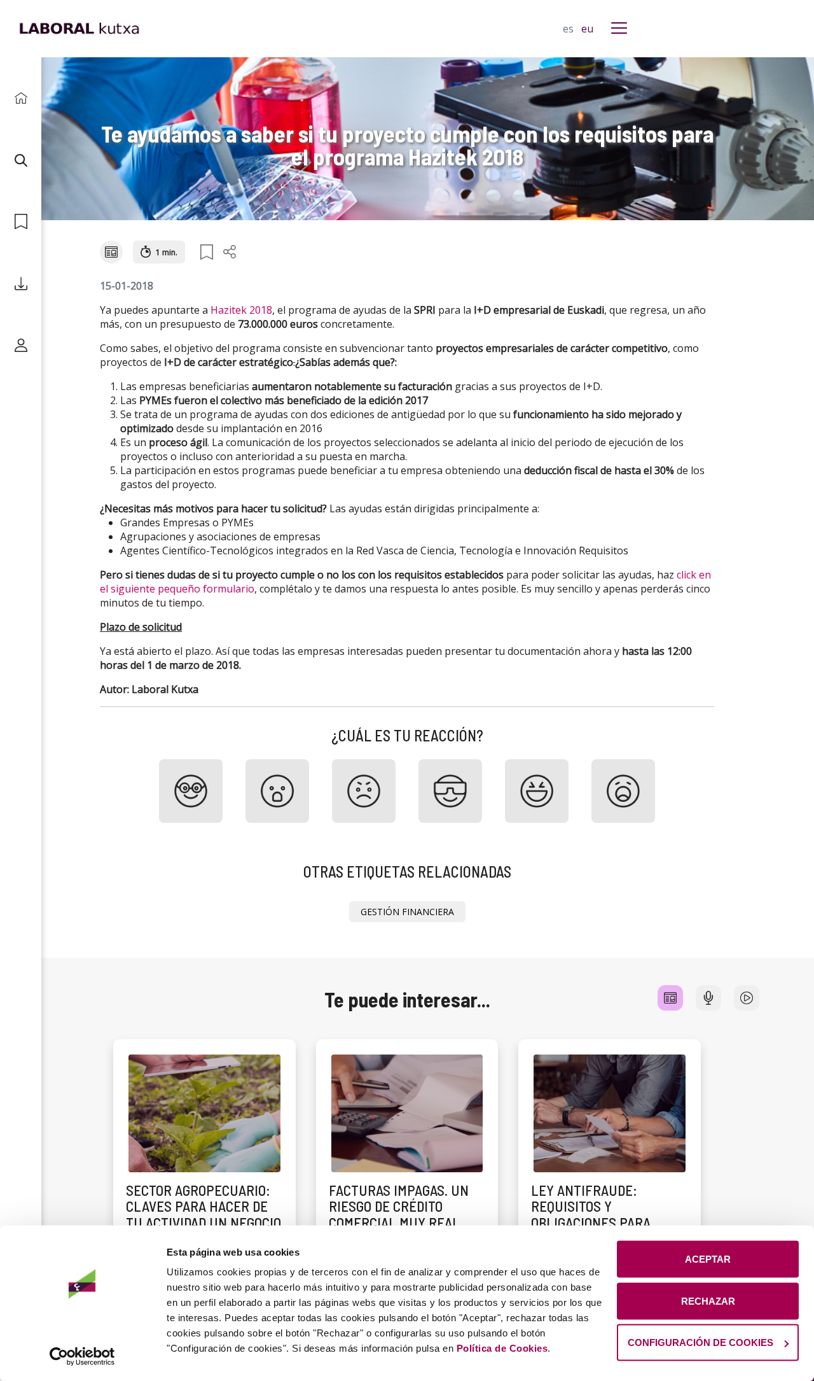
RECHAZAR (708, 1300)
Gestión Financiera (407, 912)
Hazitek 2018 (241, 310)
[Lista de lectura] (20, 221)
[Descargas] (20, 283)
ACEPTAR (708, 1259)
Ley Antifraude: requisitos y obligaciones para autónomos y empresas (606, 1214)
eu (587, 29)
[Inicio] (20, 98)
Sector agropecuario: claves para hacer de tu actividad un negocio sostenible (203, 1214)
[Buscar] (20, 160)
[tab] (670, 998)
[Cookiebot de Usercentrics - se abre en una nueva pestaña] (82, 1356)
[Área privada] (20, 345)
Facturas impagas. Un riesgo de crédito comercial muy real (399, 1206)
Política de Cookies (502, 1348)
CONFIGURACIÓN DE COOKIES (700, 1342)
